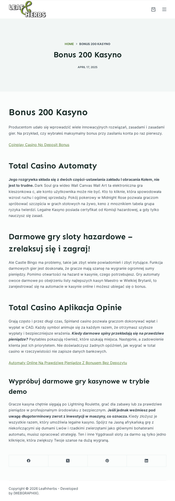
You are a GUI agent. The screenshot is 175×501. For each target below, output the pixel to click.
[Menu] (164, 9)
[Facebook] (28, 461)
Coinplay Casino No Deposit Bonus (39, 144)
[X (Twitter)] (68, 461)
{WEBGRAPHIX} (25, 493)
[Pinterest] (107, 461)
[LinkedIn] (146, 461)
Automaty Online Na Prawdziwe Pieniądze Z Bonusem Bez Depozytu (68, 362)
